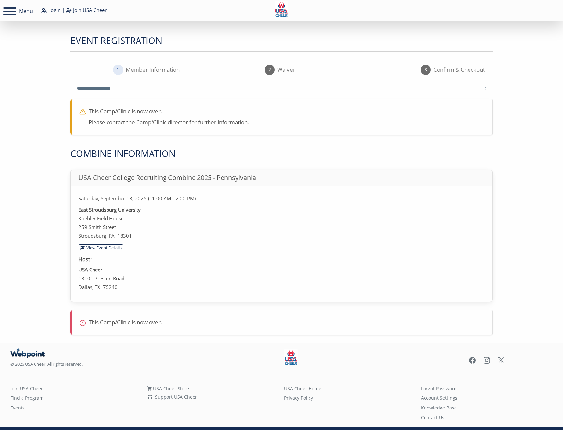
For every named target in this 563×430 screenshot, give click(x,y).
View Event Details (103, 248)
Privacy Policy (298, 398)
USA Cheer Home (302, 388)
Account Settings (439, 398)
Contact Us (432, 417)
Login (54, 10)
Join (89, 10)
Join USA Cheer (26, 388)
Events (17, 408)
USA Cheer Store (170, 388)
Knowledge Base (439, 408)
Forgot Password (439, 388)
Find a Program (27, 398)
